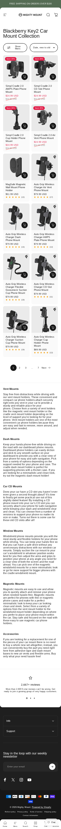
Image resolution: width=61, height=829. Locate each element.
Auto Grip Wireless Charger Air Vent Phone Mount (44, 187)
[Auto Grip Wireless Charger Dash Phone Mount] (16, 216)
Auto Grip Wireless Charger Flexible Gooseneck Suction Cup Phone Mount (16, 288)
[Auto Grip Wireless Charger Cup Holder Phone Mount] (44, 319)
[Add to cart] (24, 77)
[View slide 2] (30, 698)
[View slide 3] (34, 698)
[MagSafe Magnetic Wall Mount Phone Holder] (16, 167)
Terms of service (36, 812)
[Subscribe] (52, 767)
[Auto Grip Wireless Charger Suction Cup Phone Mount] (16, 319)
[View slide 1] (27, 698)
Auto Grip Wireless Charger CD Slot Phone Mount (44, 287)
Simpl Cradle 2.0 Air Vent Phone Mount (44, 136)
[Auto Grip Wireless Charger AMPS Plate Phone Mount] (44, 216)
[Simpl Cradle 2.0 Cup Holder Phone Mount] (16, 117)
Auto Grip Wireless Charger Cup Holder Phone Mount (44, 341)
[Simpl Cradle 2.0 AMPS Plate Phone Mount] (16, 68)
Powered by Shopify (41, 807)
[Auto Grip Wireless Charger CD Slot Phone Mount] (44, 266)
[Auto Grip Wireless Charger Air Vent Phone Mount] (44, 167)
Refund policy (10, 812)
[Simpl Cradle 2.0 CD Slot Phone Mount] (44, 68)
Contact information (30, 815)
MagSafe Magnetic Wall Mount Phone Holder (16, 187)
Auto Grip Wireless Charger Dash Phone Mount (16, 237)
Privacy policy (22, 812)
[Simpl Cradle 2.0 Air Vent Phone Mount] (44, 117)
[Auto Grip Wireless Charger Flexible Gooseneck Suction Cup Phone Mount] (16, 266)
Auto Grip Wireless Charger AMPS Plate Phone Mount (44, 237)
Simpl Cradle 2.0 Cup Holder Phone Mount (15, 138)
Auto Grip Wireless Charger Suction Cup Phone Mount (16, 339)
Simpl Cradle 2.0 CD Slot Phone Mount (43, 89)
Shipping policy (50, 812)
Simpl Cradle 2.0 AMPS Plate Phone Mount (16, 89)
